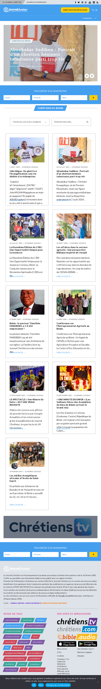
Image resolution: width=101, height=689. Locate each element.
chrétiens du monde (13, 631)
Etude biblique (34, 659)
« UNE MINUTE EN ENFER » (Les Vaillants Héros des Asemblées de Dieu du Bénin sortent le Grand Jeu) (74, 403)
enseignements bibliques (14, 653)
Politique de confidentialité (58, 685)
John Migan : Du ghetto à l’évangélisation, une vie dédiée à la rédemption (23, 174)
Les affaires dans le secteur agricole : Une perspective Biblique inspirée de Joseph (72, 250)
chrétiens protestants (33, 631)
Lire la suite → (18, 200)
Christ (35, 637)
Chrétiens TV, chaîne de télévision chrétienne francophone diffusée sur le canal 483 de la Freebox (63, 667)
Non (41, 685)
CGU (59, 652)
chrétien (22, 664)
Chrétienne (9, 664)
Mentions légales (84, 652)
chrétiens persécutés (13, 626)
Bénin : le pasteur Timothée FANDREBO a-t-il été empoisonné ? (25, 326)
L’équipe (80, 656)
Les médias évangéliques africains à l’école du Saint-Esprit (24, 478)
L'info (23, 670)
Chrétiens (40, 620)
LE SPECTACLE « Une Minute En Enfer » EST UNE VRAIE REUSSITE (27, 402)
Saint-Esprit (24, 642)
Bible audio (18, 648)
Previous (87, 76)
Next (92, 76)
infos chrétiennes (36, 670)
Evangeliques (35, 664)
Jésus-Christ (10, 642)
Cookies (60, 656)
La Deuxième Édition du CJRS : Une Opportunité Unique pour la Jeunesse (26, 250)
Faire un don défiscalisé (75, 10)
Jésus (26, 637)
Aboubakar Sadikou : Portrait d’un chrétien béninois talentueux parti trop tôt (73, 174)
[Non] (97, 682)
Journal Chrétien (13, 575)
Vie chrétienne (10, 670)
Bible (28, 648)
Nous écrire (62, 649)
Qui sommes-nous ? (85, 649)
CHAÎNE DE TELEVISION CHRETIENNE (54, 603)
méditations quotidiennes (15, 659)
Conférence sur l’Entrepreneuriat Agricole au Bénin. (73, 326)
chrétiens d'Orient (12, 637)
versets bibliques (35, 653)
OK (34, 685)
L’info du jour (27, 620)
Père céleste (37, 642)
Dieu (7, 648)
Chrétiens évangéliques (35, 626)
